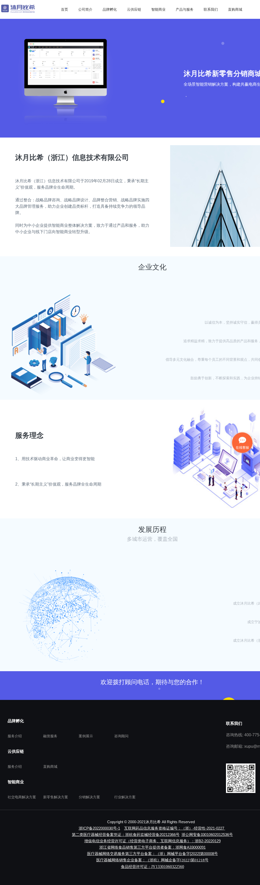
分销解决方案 (89, 797)
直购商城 (50, 766)
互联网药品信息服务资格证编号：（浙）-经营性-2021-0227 (174, 828)
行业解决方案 (125, 797)
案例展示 (86, 736)
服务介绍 (15, 736)
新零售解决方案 (55, 797)
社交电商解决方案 (22, 797)
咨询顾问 (121, 736)
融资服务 (50, 736)
